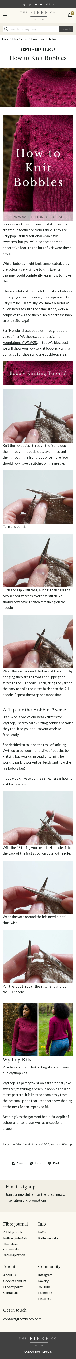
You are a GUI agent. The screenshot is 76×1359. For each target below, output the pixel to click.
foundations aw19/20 (36, 1144)
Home (4, 39)
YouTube (44, 1287)
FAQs (42, 1232)
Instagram (45, 1275)
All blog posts (12, 1232)
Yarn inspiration (14, 1255)
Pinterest (44, 1298)
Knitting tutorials (15, 1238)
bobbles (16, 1144)
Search (66, 29)
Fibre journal (19, 39)
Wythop (67, 1144)
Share (20, 1163)
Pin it (56, 1163)
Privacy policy (13, 1287)
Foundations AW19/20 (20, 342)
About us (9, 1275)
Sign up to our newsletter (38, 4)
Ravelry (43, 1281)
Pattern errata (48, 1238)
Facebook (45, 1292)
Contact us (10, 1292)
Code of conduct (14, 1281)
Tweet (38, 1163)
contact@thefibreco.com (22, 1319)
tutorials (55, 1144)
